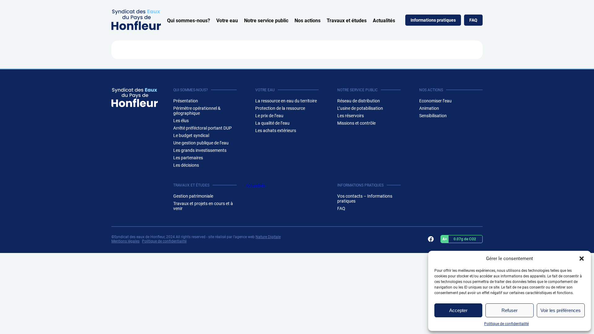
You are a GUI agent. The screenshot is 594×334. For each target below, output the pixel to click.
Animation (429, 108)
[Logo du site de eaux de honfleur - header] (136, 28)
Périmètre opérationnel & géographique (197, 111)
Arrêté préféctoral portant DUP (202, 128)
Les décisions (186, 165)
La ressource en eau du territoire (286, 100)
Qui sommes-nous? (188, 21)
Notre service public (266, 21)
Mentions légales (125, 241)
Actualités (384, 21)
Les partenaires (188, 157)
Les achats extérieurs (275, 130)
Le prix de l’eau (269, 115)
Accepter (458, 310)
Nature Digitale (268, 237)
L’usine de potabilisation (360, 108)
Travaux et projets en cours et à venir (203, 206)
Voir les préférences (560, 310)
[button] (582, 258)
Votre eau (227, 21)
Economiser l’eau (435, 100)
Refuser (509, 310)
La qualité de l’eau (272, 123)
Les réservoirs (350, 115)
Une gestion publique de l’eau (201, 142)
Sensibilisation (433, 115)
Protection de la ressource (280, 108)
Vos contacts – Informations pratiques (364, 198)
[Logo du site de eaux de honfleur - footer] (134, 97)
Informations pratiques (433, 20)
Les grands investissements (199, 150)
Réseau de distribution (358, 100)
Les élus (181, 120)
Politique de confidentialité (506, 324)
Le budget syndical (191, 135)
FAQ (473, 20)
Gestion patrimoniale (193, 196)
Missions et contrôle (356, 123)
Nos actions (308, 21)
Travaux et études (347, 21)
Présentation (185, 100)
